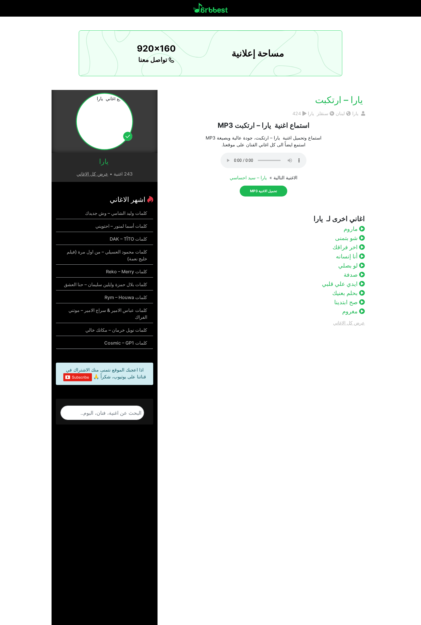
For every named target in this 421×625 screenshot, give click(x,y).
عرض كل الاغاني (349, 323)
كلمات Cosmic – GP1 (125, 343)
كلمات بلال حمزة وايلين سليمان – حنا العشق (105, 284)
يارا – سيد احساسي (249, 177)
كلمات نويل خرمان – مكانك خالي (116, 330)
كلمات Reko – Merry (126, 271)
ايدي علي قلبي (340, 283)
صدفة (351, 274)
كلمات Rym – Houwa (126, 297)
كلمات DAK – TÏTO (128, 239)
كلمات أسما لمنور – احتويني (121, 226)
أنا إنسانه (347, 256)
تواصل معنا (153, 59)
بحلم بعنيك (345, 293)
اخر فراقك (346, 247)
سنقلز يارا (318, 113)
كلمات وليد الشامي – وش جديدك (116, 213)
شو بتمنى (347, 238)
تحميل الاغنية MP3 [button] (263, 191)
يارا (356, 113)
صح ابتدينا (346, 302)
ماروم (351, 228)
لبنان (340, 113)
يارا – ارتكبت (340, 99)
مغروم (350, 311)
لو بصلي (348, 265)
